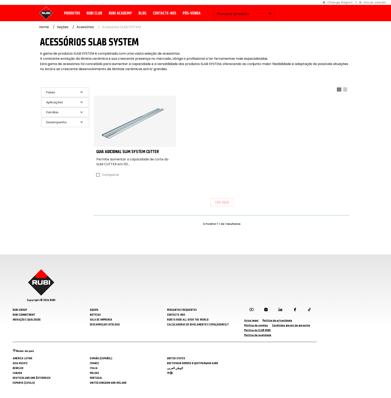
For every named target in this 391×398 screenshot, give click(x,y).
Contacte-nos (164, 13)
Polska (94, 373)
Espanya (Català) (24, 383)
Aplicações (54, 102)
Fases (50, 92)
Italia (94, 368)
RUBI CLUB (94, 13)
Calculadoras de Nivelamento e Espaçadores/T (198, 324)
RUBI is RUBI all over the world (188, 319)
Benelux (18, 368)
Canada (17, 373)
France (94, 363)
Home (44, 27)
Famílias (52, 112)
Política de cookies (256, 325)
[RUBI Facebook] (295, 310)
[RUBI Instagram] (266, 310)
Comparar (110, 174)
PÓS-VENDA (192, 13)
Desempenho (56, 122)
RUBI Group (20, 310)
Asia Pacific (20, 363)
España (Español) (101, 358)
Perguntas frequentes (182, 310)
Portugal (96, 378)
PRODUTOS (72, 13)
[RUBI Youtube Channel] (251, 310)
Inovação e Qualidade (27, 319)
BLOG (142, 13)
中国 (170, 373)
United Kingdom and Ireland (108, 383)
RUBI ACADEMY (120, 13)
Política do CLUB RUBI (257, 330)
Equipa (94, 310)
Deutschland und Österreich (32, 378)
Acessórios (85, 27)
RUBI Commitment (24, 314)
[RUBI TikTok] (309, 310)
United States (176, 358)
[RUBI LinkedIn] (280, 310)
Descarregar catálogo (105, 324)
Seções (62, 27)
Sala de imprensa (101, 319)
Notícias (95, 314)
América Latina (22, 358)
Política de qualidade (257, 335)
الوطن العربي (175, 368)
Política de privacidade (277, 320)
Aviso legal (251, 320)
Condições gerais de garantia (291, 325)
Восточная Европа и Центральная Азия (192, 363)
